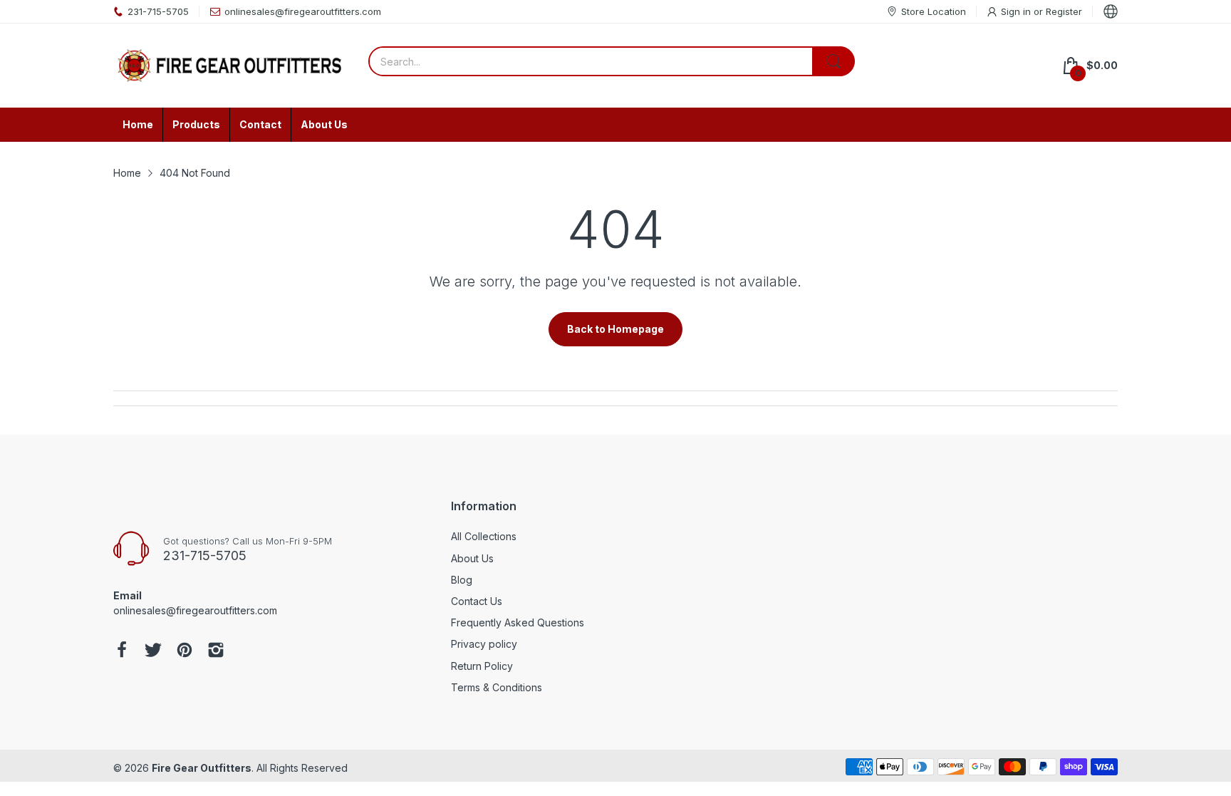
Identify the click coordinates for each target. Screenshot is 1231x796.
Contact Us (476, 601)
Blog (461, 580)
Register (1064, 11)
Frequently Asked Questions (517, 622)
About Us (472, 558)
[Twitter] (153, 651)
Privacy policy (484, 644)
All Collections (483, 536)
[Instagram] (215, 651)
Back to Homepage (615, 329)
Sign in (1017, 11)
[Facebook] (121, 651)
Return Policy (482, 666)
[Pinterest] (184, 651)
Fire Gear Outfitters (201, 768)
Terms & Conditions (496, 687)
